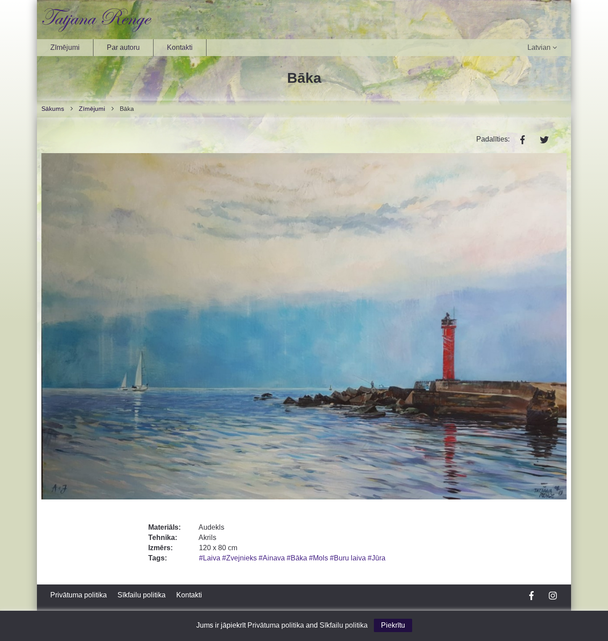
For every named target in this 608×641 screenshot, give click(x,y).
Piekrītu (393, 625)
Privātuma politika (78, 595)
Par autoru (123, 47)
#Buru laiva (349, 558)
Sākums (52, 108)
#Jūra (376, 558)
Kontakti (180, 47)
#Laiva (210, 558)
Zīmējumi (65, 47)
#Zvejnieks (240, 558)
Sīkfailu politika (142, 595)
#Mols (319, 558)
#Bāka (298, 558)
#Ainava (273, 558)
